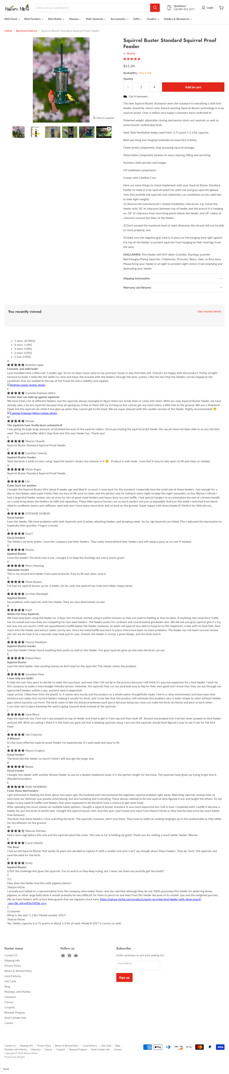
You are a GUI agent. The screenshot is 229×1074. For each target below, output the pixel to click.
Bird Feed (11, 18)
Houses (74, 18)
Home (8, 30)
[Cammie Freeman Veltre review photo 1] (32, 413)
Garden (152, 18)
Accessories (118, 18)
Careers (8, 1022)
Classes (8, 1002)
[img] (16, 364)
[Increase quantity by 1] (154, 87)
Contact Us (11, 955)
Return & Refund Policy (18, 970)
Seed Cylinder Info (15, 1017)
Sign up (124, 977)
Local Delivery (12, 976)
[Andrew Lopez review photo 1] (26, 385)
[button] (18, 132)
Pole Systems (95, 18)
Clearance (10, 996)
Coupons (9, 1007)
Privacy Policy (12, 965)
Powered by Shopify (14, 1057)
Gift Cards (10, 981)
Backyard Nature (26, 30)
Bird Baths (55, 18)
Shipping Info (12, 960)
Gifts (136, 18)
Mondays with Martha (17, 991)
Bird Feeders (32, 18)
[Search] (155, 8)
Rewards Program (14, 1012)
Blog (7, 986)
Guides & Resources (177, 18)
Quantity (128, 79)
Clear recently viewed (209, 311)
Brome (131, 53)
